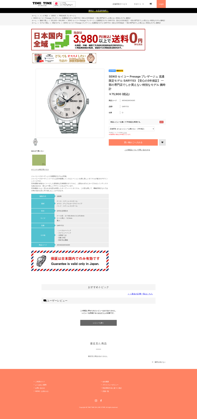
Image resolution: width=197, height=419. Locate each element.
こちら (125, 132)
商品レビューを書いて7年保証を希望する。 (126, 122)
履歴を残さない (160, 362)
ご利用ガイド (40, 382)
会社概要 (105, 382)
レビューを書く (98, 323)
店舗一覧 (105, 391)
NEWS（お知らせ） (42, 391)
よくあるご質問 (40, 385)
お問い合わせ (40, 388)
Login (161, 4)
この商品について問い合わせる (137, 150)
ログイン (102, 313)
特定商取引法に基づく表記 (112, 388)
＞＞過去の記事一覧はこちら (140, 294)
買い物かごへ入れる (133, 142)
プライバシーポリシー (110, 385)
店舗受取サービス (120, 4)
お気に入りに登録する (162, 142)
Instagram (96, 400)
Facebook (101, 400)
